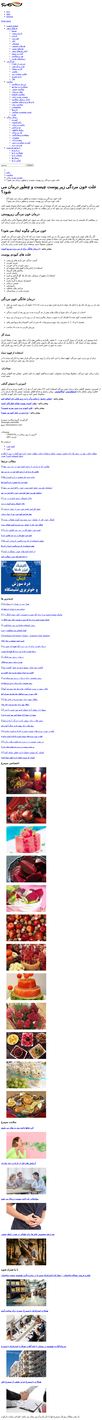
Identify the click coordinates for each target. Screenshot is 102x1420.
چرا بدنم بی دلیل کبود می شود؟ (15, 413)
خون (8, 449)
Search (30, 165)
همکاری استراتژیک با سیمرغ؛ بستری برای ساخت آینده (24, 1311)
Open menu (6, 21)
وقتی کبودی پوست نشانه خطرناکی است (19, 403)
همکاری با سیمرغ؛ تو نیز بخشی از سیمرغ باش (21, 1382)
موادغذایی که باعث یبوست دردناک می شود (20, 1199)
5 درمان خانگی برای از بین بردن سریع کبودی (20, 249)
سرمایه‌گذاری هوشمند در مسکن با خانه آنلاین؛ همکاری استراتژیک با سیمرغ (33, 1346)
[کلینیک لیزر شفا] (21, 593)
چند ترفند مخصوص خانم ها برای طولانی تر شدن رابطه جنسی (28, 1234)
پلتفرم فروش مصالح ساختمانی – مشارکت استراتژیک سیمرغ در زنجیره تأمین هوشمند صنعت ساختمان (45, 1275)
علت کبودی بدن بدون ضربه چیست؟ (17, 408)
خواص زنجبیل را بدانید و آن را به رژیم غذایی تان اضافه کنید (26, 399)
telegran (9, 16)
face (8, 12)
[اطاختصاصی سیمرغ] (51, 781)
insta (8, 14)
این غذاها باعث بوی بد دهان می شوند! (17, 1128)
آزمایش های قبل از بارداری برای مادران (18, 1163)
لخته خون (10, 446)
